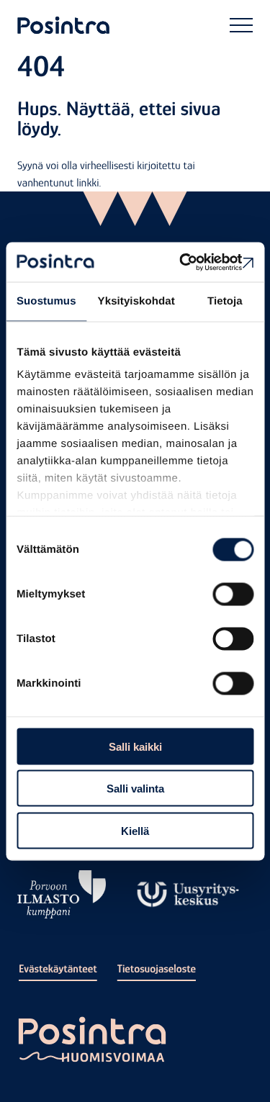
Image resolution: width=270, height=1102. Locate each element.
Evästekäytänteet (58, 968)
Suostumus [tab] (46, 301)
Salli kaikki (135, 746)
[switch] (232, 593)
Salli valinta (135, 788)
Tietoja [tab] (225, 301)
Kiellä (135, 830)
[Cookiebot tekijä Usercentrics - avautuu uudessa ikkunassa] (192, 262)
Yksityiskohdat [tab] (136, 301)
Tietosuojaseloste (156, 968)
